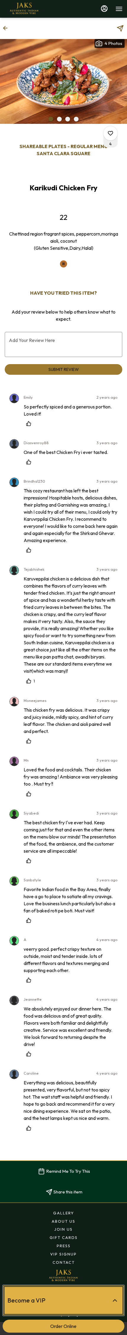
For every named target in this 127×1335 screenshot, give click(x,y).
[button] (7, 28)
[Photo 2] (59, 119)
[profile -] (104, 8)
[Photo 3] (67, 119)
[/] (63, 1275)
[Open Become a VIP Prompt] (115, 1300)
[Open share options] (120, 28)
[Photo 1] (50, 119)
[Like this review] (30, 423)
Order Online (63, 1326)
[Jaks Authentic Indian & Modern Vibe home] (31, 8)
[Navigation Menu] (119, 9)
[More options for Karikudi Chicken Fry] (110, 133)
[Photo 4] (76, 119)
